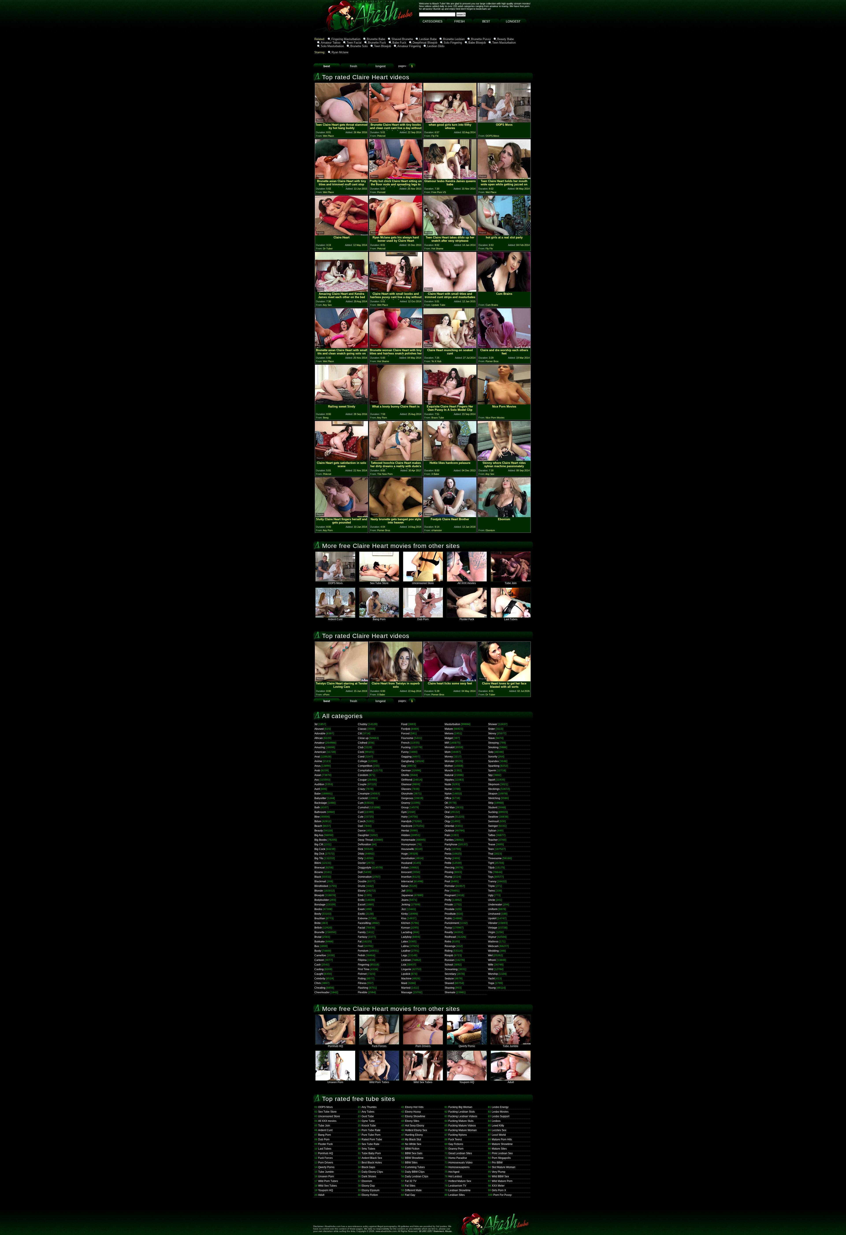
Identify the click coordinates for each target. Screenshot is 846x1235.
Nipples (449, 779)
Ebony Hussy (413, 1111)
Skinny (492, 733)
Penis (448, 853)
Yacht (491, 978)
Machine (406, 978)
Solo (491, 752)
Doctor (362, 862)
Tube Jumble (510, 1046)
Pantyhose (451, 844)
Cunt (361, 812)
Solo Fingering (453, 42)
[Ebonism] (504, 516)
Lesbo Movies (500, 1111)
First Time (363, 969)
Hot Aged (453, 1171)
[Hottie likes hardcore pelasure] (449, 459)
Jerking (405, 904)
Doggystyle (364, 867)
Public (448, 918)
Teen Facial (354, 42)
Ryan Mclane (340, 52)
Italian (404, 886)
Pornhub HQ (335, 1046)
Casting (319, 969)
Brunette (319, 932)
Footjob (405, 728)
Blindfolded (321, 886)
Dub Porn (423, 619)
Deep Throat (365, 839)
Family (362, 932)
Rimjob (449, 955)
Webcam (493, 946)
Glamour (406, 784)
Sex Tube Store (379, 583)
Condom (363, 775)
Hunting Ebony (414, 1134)
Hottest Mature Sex (459, 1181)
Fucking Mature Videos (462, 1125)
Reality (449, 932)
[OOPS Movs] (504, 121)
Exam (361, 909)
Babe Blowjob (477, 42)
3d (315, 724)
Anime (318, 761)
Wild (490, 969)
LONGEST (513, 21)
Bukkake (319, 941)
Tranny (492, 881)
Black (317, 876)
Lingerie (406, 969)
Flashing (363, 987)
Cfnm (317, 983)
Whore (492, 960)
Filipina (362, 960)
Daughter (363, 835)
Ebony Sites (412, 1121)
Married (405, 987)
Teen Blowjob (382, 46)
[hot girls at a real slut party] (504, 234)
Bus (316, 946)
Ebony (361, 890)
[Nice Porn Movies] (504, 403)
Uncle (491, 899)
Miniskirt (450, 747)
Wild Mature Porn (502, 1181)
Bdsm (317, 821)
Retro (448, 941)
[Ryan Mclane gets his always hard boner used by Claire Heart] (395, 234)
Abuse (448, 1231)
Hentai (405, 830)
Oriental (449, 826)
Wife (490, 964)
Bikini (317, 862)
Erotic (361, 899)
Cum (361, 802)
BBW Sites (411, 1162)
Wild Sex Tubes (423, 1082)
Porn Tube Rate (371, 1130)
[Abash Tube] (329, 32)
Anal (317, 756)
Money (449, 756)
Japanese (407, 895)
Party (448, 849)
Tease (491, 844)
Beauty (318, 830)
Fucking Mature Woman (462, 1130)
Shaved (449, 983)
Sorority (492, 756)
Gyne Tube (368, 1121)
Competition (365, 765)
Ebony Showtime (415, 1116)
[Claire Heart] (341, 234)
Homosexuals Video (460, 1162)
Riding (449, 950)
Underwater (495, 904)
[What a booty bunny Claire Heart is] (395, 403)
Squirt (491, 779)
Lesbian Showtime (459, 1190)
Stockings (494, 789)
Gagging (406, 756)
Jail (403, 890)
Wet (490, 955)
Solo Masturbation (332, 46)
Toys (491, 876)
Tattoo (491, 835)
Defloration (364, 844)
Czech (361, 821)
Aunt (317, 789)
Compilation (365, 770)
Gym (404, 812)
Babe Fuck (399, 42)
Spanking (493, 765)
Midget (449, 738)
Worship (493, 973)
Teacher (493, 839)
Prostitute (450, 913)
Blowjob (319, 895)
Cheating (319, 987)
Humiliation (408, 858)
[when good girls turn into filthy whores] (449, 121)
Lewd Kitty (498, 1125)
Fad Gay (410, 1194)
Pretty (448, 899)
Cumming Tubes (415, 1167)
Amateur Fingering (409, 46)
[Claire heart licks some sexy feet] (449, 680)
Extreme (363, 918)
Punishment (452, 923)
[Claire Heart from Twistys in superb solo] (395, 680)
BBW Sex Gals (413, 1153)
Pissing (449, 872)
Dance (362, 830)
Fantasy (362, 936)
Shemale (450, 992)
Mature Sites (499, 1148)
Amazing (319, 747)
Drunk (361, 886)
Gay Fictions (455, 1144)
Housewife (407, 849)
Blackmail (320, 881)
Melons (449, 733)
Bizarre (318, 872)
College (362, 761)
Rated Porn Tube (372, 1139)
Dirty (360, 858)
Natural (449, 775)
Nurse (448, 789)
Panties (449, 839)
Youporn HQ (466, 1082)
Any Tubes (368, 1111)
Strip (491, 802)
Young (492, 987)
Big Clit (318, 844)
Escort (361, 904)
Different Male (413, 1190)
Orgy (447, 821)
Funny (405, 752)
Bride (317, 923)
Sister (491, 728)
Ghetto (405, 775)
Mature (449, 728)
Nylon (448, 793)
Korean (405, 927)
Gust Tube (368, 1116)
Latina (405, 946)
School (449, 964)
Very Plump (498, 1171)
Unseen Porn (335, 1082)
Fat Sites (410, 1185)
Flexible (362, 992)
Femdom (363, 950)
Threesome (495, 858)
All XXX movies (467, 583)
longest (380, 66)
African (318, 738)
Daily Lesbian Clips (416, 1176)
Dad (360, 826)
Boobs (318, 909)
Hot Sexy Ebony (414, 1125)
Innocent (406, 872)
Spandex (493, 761)
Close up (363, 738)
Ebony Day (368, 1185)
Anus (317, 765)
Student (492, 807)
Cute (361, 816)
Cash (317, 964)
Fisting (362, 978)
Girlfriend (406, 779)
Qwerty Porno (467, 1046)
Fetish (361, 955)
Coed (361, 756)
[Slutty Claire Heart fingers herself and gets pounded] (341, 516)
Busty (317, 950)
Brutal (317, 936)
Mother (449, 765)
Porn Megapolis (501, 1157)
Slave (491, 738)
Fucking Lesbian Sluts (461, 1111)
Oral (447, 812)
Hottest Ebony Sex (416, 1130)
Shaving (450, 987)
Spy (490, 775)
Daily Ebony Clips (372, 1171)
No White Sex (413, 1144)
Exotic (361, 913)
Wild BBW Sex (500, 1176)
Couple (362, 784)
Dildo (361, 853)
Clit (360, 733)
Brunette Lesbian (454, 39)
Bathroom (320, 812)
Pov (447, 890)
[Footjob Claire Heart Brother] (449, 516)
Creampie (364, 793)
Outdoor (449, 830)
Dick (360, 849)
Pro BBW (497, 1162)
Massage (406, 992)
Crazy (361, 789)
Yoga (491, 983)
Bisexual (319, 867)
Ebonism (367, 1181)
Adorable (319, 733)
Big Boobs (320, 839)
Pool (447, 881)
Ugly (491, 895)
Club (361, 747)
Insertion (406, 876)
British (318, 927)
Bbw (317, 816)
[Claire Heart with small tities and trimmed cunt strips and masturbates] (449, 290)
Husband (406, 862)
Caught (318, 973)
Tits (490, 872)
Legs (404, 955)
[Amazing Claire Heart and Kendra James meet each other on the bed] (341, 290)
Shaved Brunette (402, 39)
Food (404, 724)
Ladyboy (406, 936)
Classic (362, 728)
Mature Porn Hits (502, 1139)
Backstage (320, 802)
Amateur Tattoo (330, 42)
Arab (317, 770)
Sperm (492, 770)
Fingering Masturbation (345, 39)
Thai (490, 853)
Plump (448, 876)
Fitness (362, 983)
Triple (491, 886)
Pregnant (450, 895)
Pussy (448, 927)
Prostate (450, 909)
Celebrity (319, 978)
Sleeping (493, 742)
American (320, 752)
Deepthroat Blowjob (425, 42)
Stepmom (493, 784)
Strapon (492, 793)
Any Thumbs (369, 1107)
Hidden (405, 835)
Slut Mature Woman (503, 1167)
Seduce (449, 978)
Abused (319, 728)
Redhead (450, 936)
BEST (486, 21)
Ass (316, 779)
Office (448, 798)
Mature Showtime (502, 1144)
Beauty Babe (505, 39)
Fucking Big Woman (460, 1107)
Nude (448, 784)
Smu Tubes (368, 1148)
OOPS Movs (335, 583)
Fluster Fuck (467, 619)
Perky (448, 858)
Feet (360, 946)
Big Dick (319, 853)
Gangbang (407, 761)
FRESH (459, 21)
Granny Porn (456, 1148)
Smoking (493, 747)
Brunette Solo (359, 46)
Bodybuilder (321, 899)
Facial (361, 927)
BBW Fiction (412, 1148)
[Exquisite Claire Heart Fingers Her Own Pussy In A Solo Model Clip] (449, 403)
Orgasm (449, 816)
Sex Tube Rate (370, 1144)
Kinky (404, 913)
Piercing (450, 867)
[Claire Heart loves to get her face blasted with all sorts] (504, 680)
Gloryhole (407, 793)
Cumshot (363, 807)
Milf (447, 742)
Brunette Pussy (481, 39)
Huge (404, 853)
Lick (403, 964)
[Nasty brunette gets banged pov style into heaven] (395, 516)
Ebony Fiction (370, 1194)
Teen (491, 849)
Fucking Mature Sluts (460, 1121)
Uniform (492, 909)
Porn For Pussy (502, 1194)
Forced (405, 733)
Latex (404, 941)
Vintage (492, 927)
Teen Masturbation (504, 42)
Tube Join (511, 583)
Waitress (493, 941)
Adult (511, 1082)
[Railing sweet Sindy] (341, 403)
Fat (360, 941)
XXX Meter (498, 1185)
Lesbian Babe (428, 39)
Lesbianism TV (457, 1185)
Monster (449, 761)
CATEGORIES (432, 21)
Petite (448, 862)
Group (405, 807)
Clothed (362, 742)
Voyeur (492, 936)
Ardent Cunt (335, 619)
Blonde (318, 890)
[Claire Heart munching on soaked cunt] (449, 347)
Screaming (451, 969)
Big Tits (318, 858)
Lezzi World (499, 1134)
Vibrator (492, 923)
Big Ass (318, 835)
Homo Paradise (457, 1157)
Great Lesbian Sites (460, 1153)
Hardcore (406, 826)
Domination (365, 876)
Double (362, 881)
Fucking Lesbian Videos (462, 1116)
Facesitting (364, 923)
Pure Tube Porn (371, 1134)
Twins (491, 890)
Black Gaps (368, 1167)
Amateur (319, 742)
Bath (317, 807)
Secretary (450, 973)
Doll (360, 872)
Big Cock (319, 849)
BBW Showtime (414, 1157)
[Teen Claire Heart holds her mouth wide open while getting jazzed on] (504, 178)
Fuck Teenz (455, 1139)
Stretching (494, 798)
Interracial (407, 881)
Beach (318, 826)
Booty (317, 913)
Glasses (406, 789)
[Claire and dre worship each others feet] (504, 347)
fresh (353, 66)
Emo (360, 895)
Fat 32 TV (410, 1181)
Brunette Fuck (377, 42)
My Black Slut (413, 1139)
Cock (361, 752)
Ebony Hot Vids (414, 1107)
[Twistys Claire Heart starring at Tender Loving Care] (341, 680)
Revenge (450, 946)
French (405, 742)
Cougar (362, 779)
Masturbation (452, 724)
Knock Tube (369, 1125)
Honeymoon (408, 844)
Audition (319, 784)
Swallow (493, 816)
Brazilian (319, 918)
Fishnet (362, 973)
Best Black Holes (372, 1162)
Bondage (319, 904)
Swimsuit (493, 821)
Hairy (404, 816)
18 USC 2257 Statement (431, 1231)
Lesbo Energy (500, 1107)
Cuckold (363, 798)
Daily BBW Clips (415, 1171)
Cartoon (319, 960)
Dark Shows (369, 1176)
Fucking (406, 747)
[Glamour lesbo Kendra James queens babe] (449, 178)
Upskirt (492, 918)
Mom (448, 752)
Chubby (362, 724)
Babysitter (320, 798)
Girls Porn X (499, 1190)
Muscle (449, 770)
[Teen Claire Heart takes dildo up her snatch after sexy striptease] (449, 234)
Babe (317, 793)
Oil (446, 802)
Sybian (492, 830)
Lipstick (405, 973)
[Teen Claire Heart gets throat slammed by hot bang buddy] (341, 121)
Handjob (406, 821)
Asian (317, 775)
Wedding (493, 950)
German (406, 770)
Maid (404, 983)
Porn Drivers (423, 1046)
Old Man (450, 807)
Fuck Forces (379, 1046)
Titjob (491, 867)
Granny (405, 802)
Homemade (408, 839)
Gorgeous (407, 798)
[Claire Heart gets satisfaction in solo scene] (341, 459)
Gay (403, 765)
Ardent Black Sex (372, 1157)
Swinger (493, 826)
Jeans (404, 899)
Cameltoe (320, 955)
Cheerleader (322, 992)
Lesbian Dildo (435, 46)
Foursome (407, 738)
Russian (450, 960)
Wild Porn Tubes (379, 1082)
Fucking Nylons (457, 1134)
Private (449, 904)
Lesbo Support (500, 1116)
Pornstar (450, 886)
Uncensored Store (423, 583)
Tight (491, 862)
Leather (405, 950)
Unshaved (494, 913)
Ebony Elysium (370, 1190)
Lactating (406, 932)
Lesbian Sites (456, 1194)
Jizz (403, 909)
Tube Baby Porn (371, 1153)
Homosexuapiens (458, 1167)
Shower (492, 724)
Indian (405, 867)
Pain (447, 835)
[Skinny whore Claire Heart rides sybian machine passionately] (504, 459)
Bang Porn (379, 619)
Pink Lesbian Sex (502, 1153)
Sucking (493, 812)
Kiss (403, 918)
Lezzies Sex (499, 1130)
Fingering (363, 964)
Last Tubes (510, 619)
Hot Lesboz (455, 1176)
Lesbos (496, 1121)
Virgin (491, 932)
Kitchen (405, 923)
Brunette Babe (376, 39)
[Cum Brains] (504, 290)
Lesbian (406, 960)
